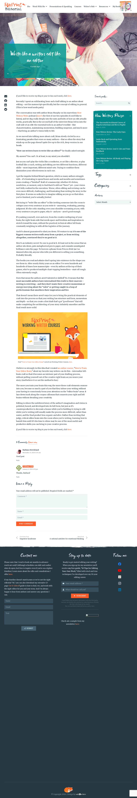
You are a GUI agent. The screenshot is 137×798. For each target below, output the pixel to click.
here (70, 362)
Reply (18, 460)
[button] (46, 6)
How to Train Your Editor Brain (32, 362)
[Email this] (7, 96)
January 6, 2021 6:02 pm (30, 469)
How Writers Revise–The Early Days (110, 132)
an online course (65, 368)
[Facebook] (119, 564)
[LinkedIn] (119, 590)
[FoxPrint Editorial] (16, 6)
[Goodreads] (119, 577)
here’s (39, 116)
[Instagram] (119, 583)
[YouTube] (119, 570)
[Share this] (7, 101)
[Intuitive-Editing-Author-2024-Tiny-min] (126, 6)
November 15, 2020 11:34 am (32, 452)
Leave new (32, 442)
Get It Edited (14, 586)
